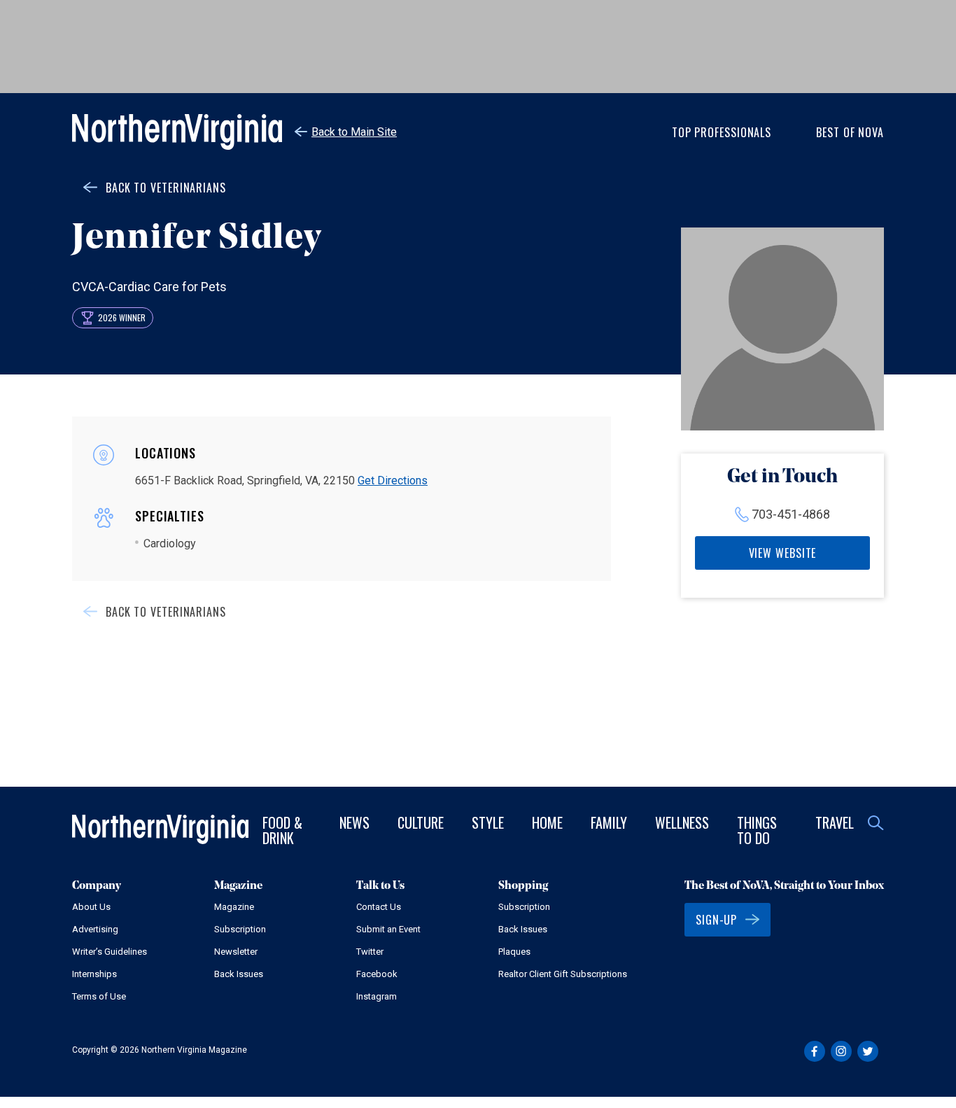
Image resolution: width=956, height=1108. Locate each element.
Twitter (370, 951)
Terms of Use (99, 996)
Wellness (682, 822)
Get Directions (393, 480)
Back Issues (238, 974)
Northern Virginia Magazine (177, 132)
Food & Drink (282, 830)
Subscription (240, 929)
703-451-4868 (791, 514)
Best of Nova (850, 132)
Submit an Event (388, 929)
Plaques (514, 951)
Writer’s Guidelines (109, 951)
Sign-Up (716, 919)
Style (488, 822)
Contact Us (378, 907)
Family (609, 822)
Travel (834, 822)
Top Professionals (721, 132)
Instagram (376, 996)
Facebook (377, 974)
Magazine (234, 907)
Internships (94, 974)
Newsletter (236, 951)
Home (547, 822)
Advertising (95, 929)
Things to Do (757, 830)
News (354, 822)
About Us (91, 907)
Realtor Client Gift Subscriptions (562, 974)
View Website (783, 553)
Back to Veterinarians (166, 187)
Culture (421, 822)
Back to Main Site (354, 132)
